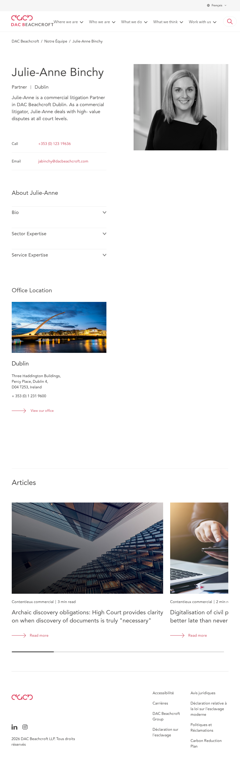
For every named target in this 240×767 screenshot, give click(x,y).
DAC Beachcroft (25, 41)
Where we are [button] (66, 22)
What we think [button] (165, 22)
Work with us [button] (200, 22)
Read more (39, 635)
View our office (42, 411)
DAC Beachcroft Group (166, 716)
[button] (230, 21)
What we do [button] (131, 22)
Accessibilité (163, 693)
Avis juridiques (203, 693)
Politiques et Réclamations (202, 727)
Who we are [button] (99, 22)
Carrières (160, 703)
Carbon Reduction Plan (206, 743)
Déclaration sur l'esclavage (165, 732)
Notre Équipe (55, 41)
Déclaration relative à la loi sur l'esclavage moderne (209, 709)
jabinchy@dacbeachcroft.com (63, 161)
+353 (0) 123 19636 (54, 144)
